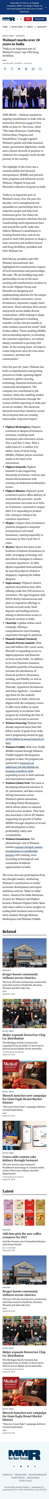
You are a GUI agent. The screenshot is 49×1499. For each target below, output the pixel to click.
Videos (30, 27)
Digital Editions (18, 1477)
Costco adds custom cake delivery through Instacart (20, 1158)
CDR (28, 19)
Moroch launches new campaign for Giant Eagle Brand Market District (24, 1099)
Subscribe (39, 19)
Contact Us (7, 1474)
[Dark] (18, 19)
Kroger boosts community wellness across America (20, 976)
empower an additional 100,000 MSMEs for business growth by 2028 (22, 767)
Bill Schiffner (9, 1248)
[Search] (21, 19)
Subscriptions (33, 1477)
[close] (46, 7)
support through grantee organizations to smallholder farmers (24, 851)
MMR (5, 60)
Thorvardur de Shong (13, 1052)
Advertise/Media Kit (37, 1474)
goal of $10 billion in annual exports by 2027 (25, 739)
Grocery (7, 970)
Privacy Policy (25, 1480)
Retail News (17, 27)
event (30, 123)
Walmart (20, 36)
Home (5, 27)
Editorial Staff (20, 1474)
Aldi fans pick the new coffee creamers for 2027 (22, 1235)
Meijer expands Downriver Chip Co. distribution (24, 1036)
